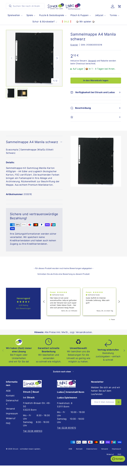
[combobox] (25, 6)
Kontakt (10, 395)
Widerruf (10, 418)
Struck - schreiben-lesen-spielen (26, 449)
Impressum (12, 413)
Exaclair (74, 45)
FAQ (8, 423)
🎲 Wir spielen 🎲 (85, 21)
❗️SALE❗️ (66, 21)
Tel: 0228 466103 (32, 431)
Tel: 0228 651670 (66, 427)
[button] (119, 6)
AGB (8, 390)
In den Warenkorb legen (95, 80)
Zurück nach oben (62, 371)
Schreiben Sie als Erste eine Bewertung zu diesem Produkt (63, 274)
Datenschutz (91, 449)
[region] (81, 301)
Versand (92, 61)
